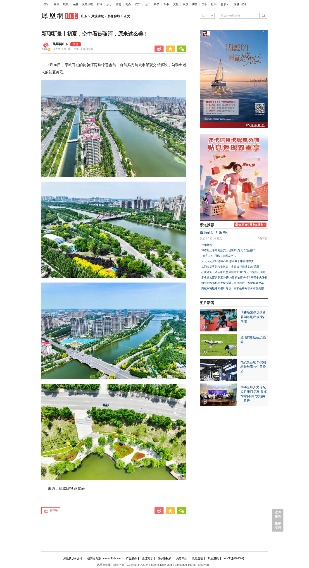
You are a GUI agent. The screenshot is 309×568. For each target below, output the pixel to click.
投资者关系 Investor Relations (104, 558)
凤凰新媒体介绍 (72, 558)
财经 (99, 4)
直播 (75, 4)
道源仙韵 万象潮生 (215, 233)
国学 (204, 4)
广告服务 (131, 558)
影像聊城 (113, 16)
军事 (166, 4)
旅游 (185, 4)
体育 (118, 4)
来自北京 (73, 48)
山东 (84, 16)
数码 (213, 4)
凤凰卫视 (87, 4)
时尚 (128, 4)
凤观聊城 (97, 16)
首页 (47, 4)
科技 (156, 4)
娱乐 (109, 4)
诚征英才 (147, 558)
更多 (223, 4)
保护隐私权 (164, 558)
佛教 (194, 4)
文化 (175, 4)
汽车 (137, 4)
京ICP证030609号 (234, 558)
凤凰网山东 (61, 44)
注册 (236, 4)
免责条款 (181, 558)
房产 (147, 4)
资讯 (56, 4)
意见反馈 (197, 558)
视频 (66, 4)
